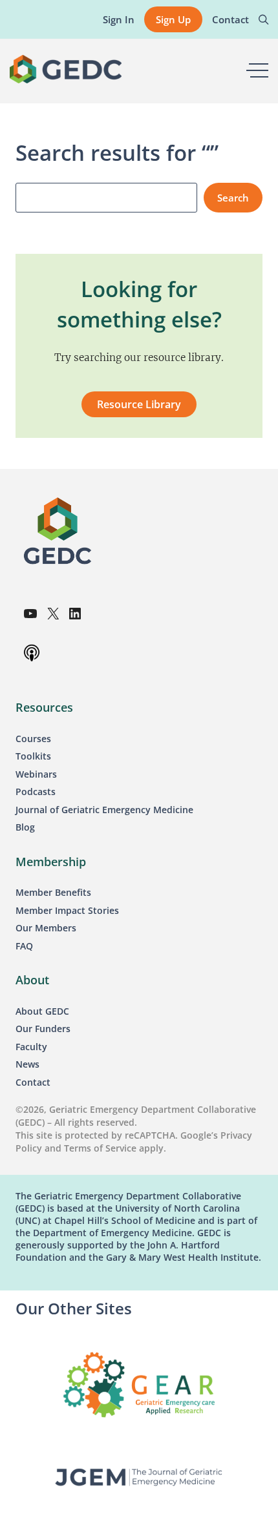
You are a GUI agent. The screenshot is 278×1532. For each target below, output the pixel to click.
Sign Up (173, 19)
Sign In (118, 19)
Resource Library (139, 404)
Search (233, 197)
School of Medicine (152, 1220)
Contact (230, 19)
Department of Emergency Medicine (112, 1233)
